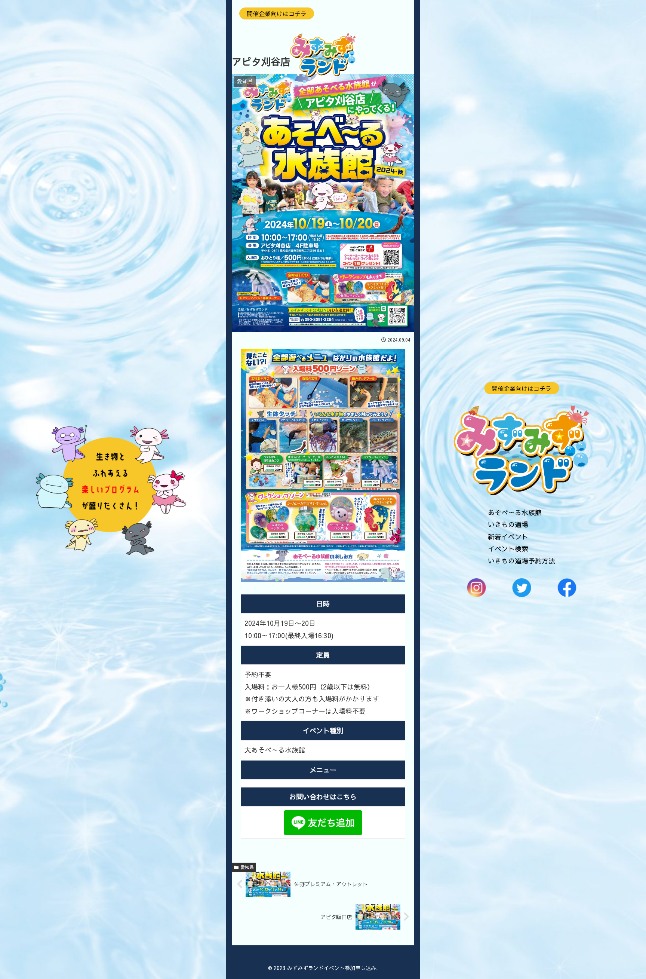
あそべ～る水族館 (515, 512)
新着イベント (508, 536)
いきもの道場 (508, 524)
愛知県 (247, 867)
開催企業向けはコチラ (521, 388)
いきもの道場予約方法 (521, 560)
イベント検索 (508, 548)
